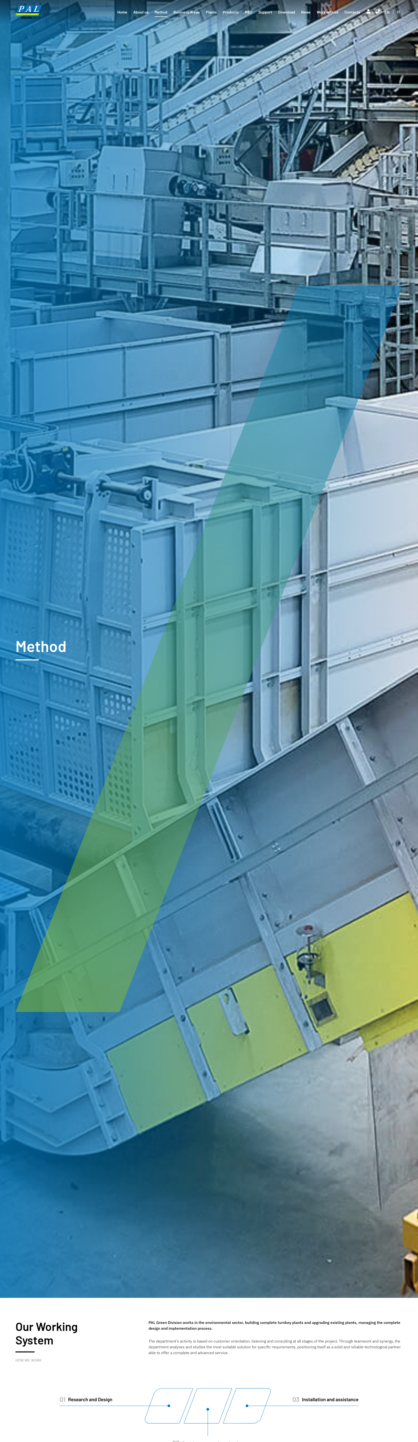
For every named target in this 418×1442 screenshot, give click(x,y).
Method (161, 12)
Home (122, 12)
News (306, 12)
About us (141, 12)
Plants (211, 12)
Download (286, 12)
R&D (248, 12)
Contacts (352, 12)
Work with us (327, 12)
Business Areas (186, 12)
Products (231, 12)
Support (265, 12)
